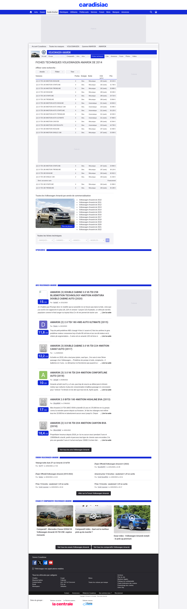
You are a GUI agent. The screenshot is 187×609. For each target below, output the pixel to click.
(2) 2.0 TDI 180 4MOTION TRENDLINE (48, 169)
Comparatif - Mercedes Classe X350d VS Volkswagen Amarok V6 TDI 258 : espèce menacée (54, 532)
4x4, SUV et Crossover (67, 582)
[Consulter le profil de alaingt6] (43, 379)
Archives (120, 575)
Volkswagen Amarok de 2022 (90, 229)
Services (94, 12)
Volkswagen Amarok (59, 52)
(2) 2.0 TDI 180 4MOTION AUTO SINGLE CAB (51, 107)
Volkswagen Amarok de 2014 (90, 210)
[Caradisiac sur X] (40, 562)
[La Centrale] (63, 606)
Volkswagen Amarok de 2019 (90, 222)
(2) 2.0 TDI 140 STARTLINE (45, 96)
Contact (66, 593)
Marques (116, 12)
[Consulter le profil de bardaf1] (43, 298)
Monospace (36, 586)
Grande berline (36, 582)
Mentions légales (123, 579)
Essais (42, 12)
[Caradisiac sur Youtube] (51, 562)
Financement (112, 180)
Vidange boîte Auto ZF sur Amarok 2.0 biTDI (53, 463)
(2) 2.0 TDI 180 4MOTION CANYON (47, 121)
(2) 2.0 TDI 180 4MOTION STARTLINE (48, 166)
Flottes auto (84, 12)
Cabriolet (63, 580)
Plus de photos (67, 226)
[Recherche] (151, 12)
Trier (72, 72)
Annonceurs (76, 593)
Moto (108, 12)
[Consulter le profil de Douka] (43, 329)
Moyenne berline (37, 580)
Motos (90, 578)
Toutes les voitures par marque (98, 582)
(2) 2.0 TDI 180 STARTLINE (45, 184)
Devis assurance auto (44, 180)
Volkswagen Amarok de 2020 (90, 224)
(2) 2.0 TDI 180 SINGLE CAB (45, 177)
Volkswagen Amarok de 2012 (90, 205)
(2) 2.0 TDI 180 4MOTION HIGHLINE (47, 129)
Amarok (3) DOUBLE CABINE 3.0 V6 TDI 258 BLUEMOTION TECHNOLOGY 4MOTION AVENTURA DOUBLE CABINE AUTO (77, 295)
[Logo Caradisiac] (93, 9)
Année (42, 72)
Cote (107, 56)
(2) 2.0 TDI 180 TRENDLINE (45, 188)
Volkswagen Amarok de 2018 (90, 219)
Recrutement (119, 593)
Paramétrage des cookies (126, 585)
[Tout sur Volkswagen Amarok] (35, 57)
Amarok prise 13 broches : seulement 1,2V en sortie (115, 474)
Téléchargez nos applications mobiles (49, 569)
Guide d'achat (52, 12)
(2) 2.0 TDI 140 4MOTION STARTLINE (48, 85)
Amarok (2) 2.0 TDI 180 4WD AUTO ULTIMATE (79, 322)
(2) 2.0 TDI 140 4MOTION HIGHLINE (47, 81)
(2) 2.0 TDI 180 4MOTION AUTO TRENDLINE (50, 114)
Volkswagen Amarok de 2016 (90, 215)
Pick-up (62, 584)
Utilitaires (73, 12)
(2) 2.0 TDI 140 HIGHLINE (44, 92)
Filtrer (57, 72)
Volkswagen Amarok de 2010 (90, 200)
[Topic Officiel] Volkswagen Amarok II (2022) (112, 464)
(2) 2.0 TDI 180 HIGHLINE (44, 173)
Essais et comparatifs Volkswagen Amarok (54, 501)
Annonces (125, 12)
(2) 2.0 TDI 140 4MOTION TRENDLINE (48, 88)
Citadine (34, 578)
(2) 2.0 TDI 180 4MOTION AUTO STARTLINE (50, 110)
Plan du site (121, 577)
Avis (78, 56)
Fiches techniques (97, 56)
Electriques (64, 12)
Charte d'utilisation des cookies (127, 583)
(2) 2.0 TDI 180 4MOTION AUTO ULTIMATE (50, 118)
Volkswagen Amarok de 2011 (90, 202)
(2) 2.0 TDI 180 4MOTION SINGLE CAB (48, 132)
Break (34, 584)
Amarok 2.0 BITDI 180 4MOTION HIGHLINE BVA (80, 399)
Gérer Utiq (121, 587)
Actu (36, 12)
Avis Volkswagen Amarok (46, 285)
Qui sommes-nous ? (105, 593)
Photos (128, 56)
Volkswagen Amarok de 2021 (90, 227)
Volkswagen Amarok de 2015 (90, 212)
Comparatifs (70, 56)
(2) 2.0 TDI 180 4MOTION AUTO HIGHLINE (50, 103)
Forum (101, 12)
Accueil (44, 56)
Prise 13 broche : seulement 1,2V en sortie (52, 484)
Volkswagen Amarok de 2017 (90, 217)
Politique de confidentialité (126, 581)
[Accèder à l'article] (55, 516)
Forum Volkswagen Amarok (47, 457)
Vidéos (134, 56)
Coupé (62, 578)
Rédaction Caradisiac (89, 593)
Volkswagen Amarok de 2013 (90, 207)
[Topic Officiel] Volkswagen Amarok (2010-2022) (54, 474)
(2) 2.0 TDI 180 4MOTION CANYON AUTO (49, 125)
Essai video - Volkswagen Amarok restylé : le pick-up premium (131, 537)
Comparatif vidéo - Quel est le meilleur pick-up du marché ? (92, 530)
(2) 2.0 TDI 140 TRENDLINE (45, 99)
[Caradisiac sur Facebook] (34, 562)
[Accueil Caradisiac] (31, 12)
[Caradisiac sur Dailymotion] (45, 562)
